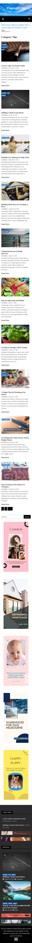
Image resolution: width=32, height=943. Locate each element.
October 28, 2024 (9, 879)
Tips (3, 49)
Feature (4, 44)
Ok (16, 939)
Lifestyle (4, 47)
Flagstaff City (16, 8)
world (3, 95)
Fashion (4, 374)
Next (10, 509)
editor (16, 910)
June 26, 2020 (8, 910)
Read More (5, 85)
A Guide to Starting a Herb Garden (14, 347)
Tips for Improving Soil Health (12, 300)
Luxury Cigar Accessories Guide (13, 66)
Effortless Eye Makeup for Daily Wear (15, 157)
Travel (7, 184)
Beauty (4, 137)
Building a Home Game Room (12, 113)
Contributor (4, 68)
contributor (4, 160)
